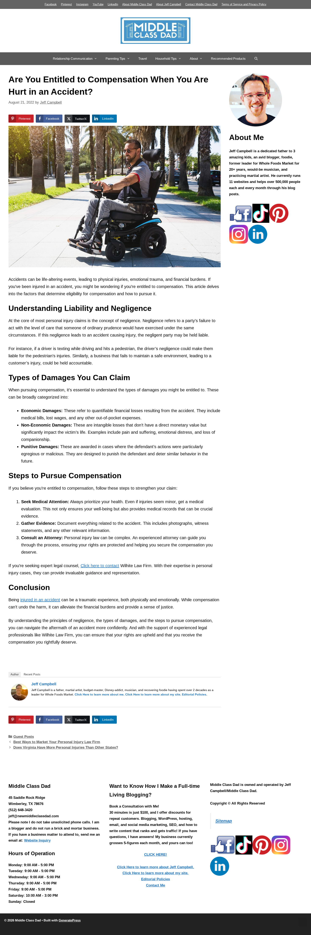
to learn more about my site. (153, 694)
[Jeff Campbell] (19, 699)
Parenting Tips (115, 58)
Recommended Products (228, 58)
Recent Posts (32, 674)
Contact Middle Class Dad (201, 4)
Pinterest (66, 4)
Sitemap (223, 821)
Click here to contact (100, 565)
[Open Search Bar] (256, 58)
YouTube (98, 4)
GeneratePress (70, 920)
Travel (142, 58)
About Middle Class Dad (137, 4)
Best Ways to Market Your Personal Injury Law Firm (56, 742)
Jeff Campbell (43, 684)
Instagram (82, 4)
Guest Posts (23, 737)
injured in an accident (40, 599)
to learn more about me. (99, 694)
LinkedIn (113, 4)
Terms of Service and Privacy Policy (244, 4)
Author (15, 674)
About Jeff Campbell (168, 4)
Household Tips (166, 58)
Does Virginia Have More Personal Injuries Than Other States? (65, 747)
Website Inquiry (37, 840)
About (194, 58)
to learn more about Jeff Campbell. (155, 867)
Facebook (51, 4)
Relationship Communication (72, 58)
